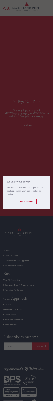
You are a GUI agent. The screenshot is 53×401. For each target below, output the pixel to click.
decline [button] (10, 194)
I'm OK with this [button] (26, 202)
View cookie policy (30, 191)
